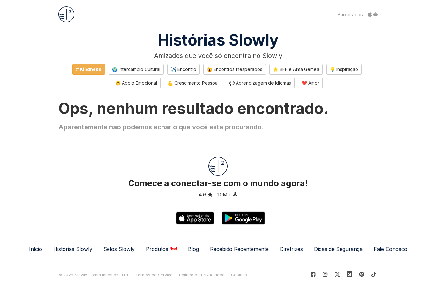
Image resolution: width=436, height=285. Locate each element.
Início (35, 249)
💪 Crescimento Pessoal (193, 83)
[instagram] (325, 274)
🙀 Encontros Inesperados (234, 69)
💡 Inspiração (344, 69)
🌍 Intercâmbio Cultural (136, 69)
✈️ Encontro (183, 69)
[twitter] (337, 274)
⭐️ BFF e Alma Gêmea (296, 69)
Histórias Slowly (218, 40)
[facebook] (313, 274)
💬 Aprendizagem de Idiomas (260, 83)
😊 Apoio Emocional (136, 83)
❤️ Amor (310, 83)
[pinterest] (349, 274)
